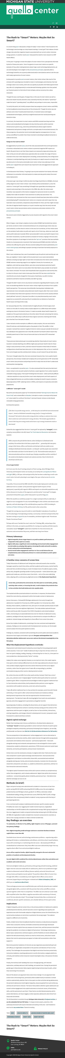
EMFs (12, 1013)
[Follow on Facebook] (50, 27)
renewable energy (13, 1017)
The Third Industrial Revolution (39, 432)
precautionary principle (36, 70)
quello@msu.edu (15, 1049)
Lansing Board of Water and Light (42, 1013)
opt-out (39, 239)
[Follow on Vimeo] (53, 27)
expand (20, 516)
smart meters (38, 1017)
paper (22, 495)
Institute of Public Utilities (14, 507)
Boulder (28, 395)
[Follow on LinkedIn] (57, 27)
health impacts (22, 1013)
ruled (48, 273)
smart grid (27, 1017)
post (17, 46)
